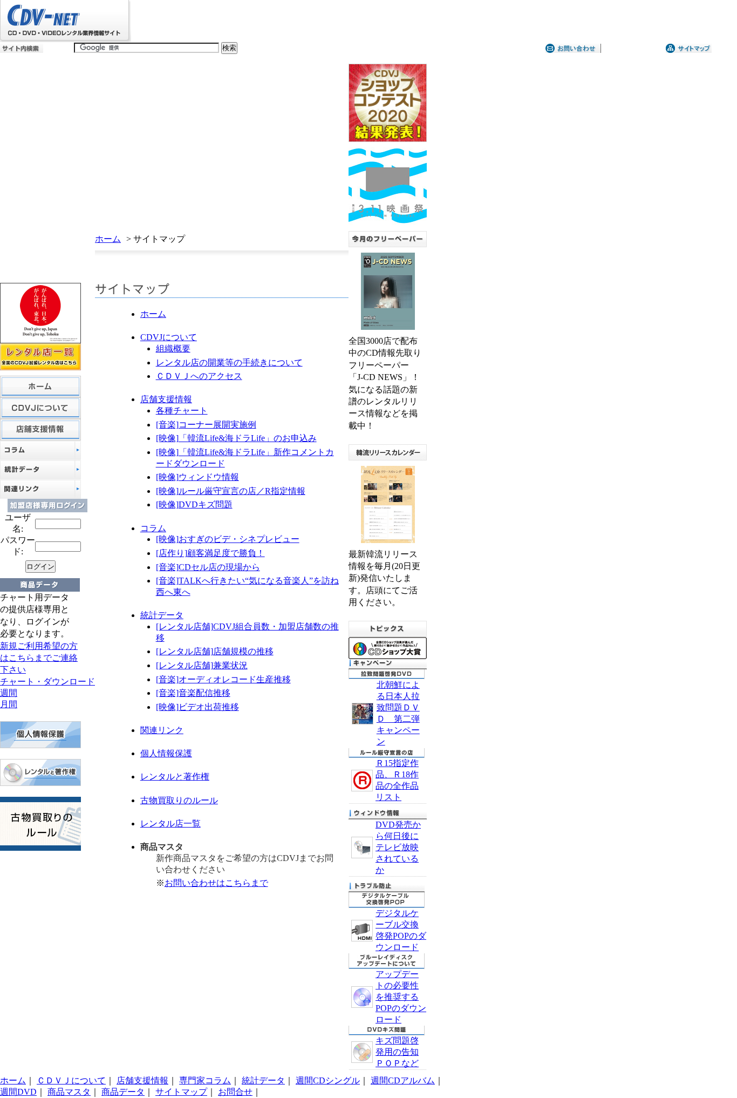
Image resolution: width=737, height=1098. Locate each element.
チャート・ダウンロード (47, 681)
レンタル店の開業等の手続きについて (229, 362)
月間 (8, 704)
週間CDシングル (328, 1080)
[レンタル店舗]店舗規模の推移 (215, 651)
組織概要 (173, 348)
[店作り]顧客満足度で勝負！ (210, 553)
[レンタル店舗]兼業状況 (202, 665)
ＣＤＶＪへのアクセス (199, 376)
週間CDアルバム (403, 1080)
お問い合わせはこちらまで (216, 882)
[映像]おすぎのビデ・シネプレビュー (227, 539)
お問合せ (235, 1091)
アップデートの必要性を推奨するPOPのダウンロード (401, 997)
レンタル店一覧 (170, 823)
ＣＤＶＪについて (71, 1080)
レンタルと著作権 (174, 776)
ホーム (108, 238)
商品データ (123, 1091)
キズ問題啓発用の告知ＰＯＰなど (397, 1052)
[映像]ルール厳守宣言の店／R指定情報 (230, 491)
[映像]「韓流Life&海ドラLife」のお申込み (236, 438)
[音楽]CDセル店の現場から (208, 567)
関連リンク (161, 730)
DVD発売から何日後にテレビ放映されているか (398, 847)
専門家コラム (205, 1080)
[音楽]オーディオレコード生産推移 (223, 679)
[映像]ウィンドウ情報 (197, 477)
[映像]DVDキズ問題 (194, 504)
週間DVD (18, 1091)
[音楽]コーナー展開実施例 (206, 424)
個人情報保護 (166, 753)
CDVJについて (168, 337)
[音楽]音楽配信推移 (193, 692)
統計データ (161, 615)
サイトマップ (181, 1091)
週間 (8, 692)
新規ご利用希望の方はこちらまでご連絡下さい (39, 658)
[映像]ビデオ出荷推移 (197, 706)
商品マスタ (69, 1091)
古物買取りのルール (179, 800)
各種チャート (182, 410)
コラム (153, 528)
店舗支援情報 (166, 399)
